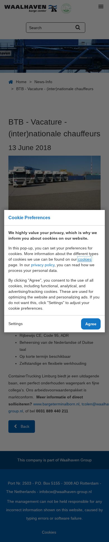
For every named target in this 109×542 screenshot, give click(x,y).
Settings (15, 323)
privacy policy (42, 265)
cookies (84, 259)
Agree (90, 324)
